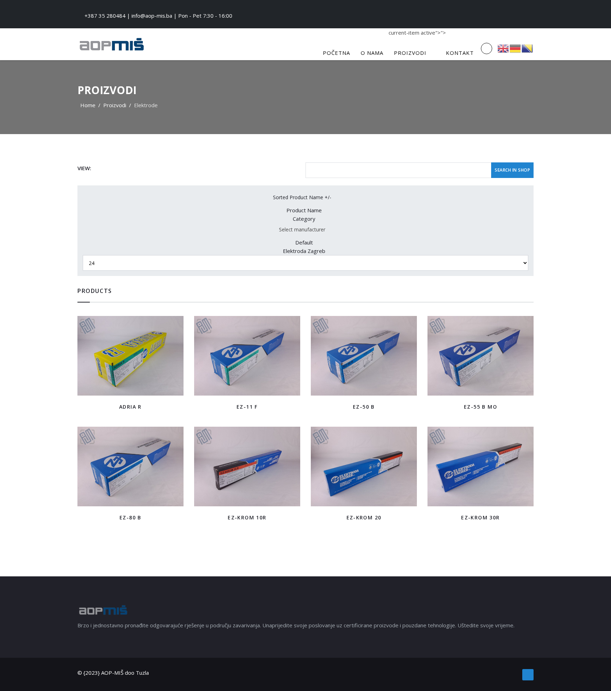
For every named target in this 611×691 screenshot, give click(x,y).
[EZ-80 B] (130, 466)
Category (304, 218)
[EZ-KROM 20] (364, 466)
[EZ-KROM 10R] (247, 466)
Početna (336, 52)
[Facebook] (528, 674)
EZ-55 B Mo (480, 406)
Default (304, 242)
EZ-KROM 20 (364, 517)
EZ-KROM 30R (480, 517)
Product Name (304, 210)
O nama (372, 52)
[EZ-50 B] (364, 356)
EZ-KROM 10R (247, 517)
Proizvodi (410, 52)
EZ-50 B (364, 406)
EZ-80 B (130, 517)
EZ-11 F (247, 406)
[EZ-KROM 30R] (480, 466)
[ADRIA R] (130, 356)
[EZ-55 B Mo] (480, 356)
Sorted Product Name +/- (302, 197)
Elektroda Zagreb (304, 250)
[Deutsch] (516, 47)
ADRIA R (130, 406)
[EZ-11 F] (247, 356)
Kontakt (460, 52)
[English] (503, 47)
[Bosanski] (528, 47)
